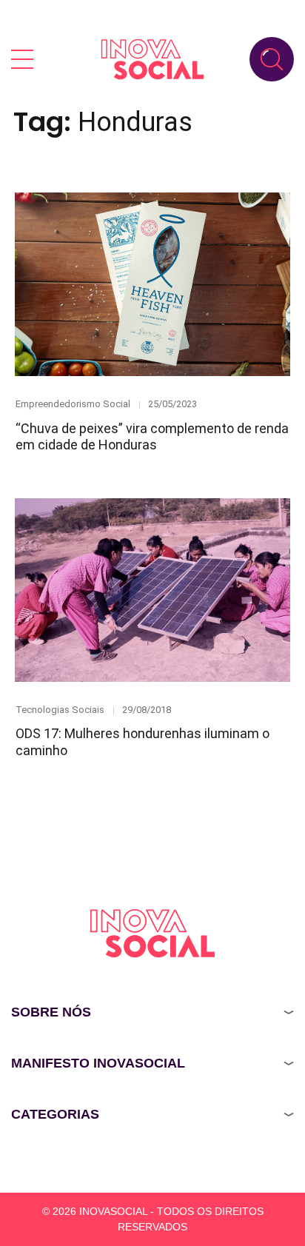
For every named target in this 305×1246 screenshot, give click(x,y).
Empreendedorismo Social (73, 403)
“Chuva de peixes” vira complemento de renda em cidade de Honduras (152, 437)
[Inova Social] (152, 58)
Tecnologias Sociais (60, 709)
